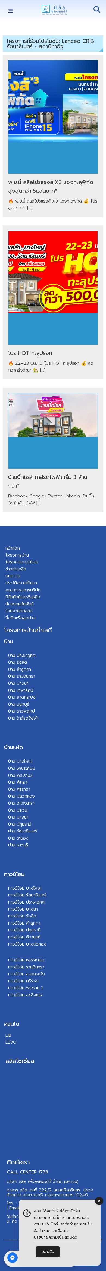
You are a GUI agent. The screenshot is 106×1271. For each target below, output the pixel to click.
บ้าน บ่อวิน (17, 810)
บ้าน (8, 641)
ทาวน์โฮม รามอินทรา (26, 967)
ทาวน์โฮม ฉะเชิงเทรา (26, 995)
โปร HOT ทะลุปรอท (30, 353)
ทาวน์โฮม (14, 874)
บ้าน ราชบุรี (18, 845)
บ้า (10, 718)
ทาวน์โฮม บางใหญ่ (25, 888)
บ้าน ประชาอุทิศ (21, 655)
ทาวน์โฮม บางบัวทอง (27, 944)
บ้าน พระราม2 (20, 775)
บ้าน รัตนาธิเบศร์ (22, 831)
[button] (10, 11)
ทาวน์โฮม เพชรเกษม (26, 960)
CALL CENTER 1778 (27, 1172)
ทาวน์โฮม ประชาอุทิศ (26, 902)
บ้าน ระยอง (18, 838)
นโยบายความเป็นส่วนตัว (55, 1237)
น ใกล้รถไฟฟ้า (26, 718)
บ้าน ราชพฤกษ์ (21, 711)
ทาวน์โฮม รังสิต (22, 916)
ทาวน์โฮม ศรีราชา (23, 981)
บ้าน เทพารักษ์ (20, 690)
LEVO (11, 1042)
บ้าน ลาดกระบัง (22, 697)
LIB (8, 1035)
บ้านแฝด (13, 747)
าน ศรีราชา (20, 789)
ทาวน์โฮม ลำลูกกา (24, 923)
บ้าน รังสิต (17, 662)
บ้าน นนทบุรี (18, 704)
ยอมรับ (47, 1252)
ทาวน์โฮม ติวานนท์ (24, 937)
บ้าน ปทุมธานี (19, 824)
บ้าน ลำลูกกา (19, 669)
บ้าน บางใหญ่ (20, 761)
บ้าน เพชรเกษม (21, 768)
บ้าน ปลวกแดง (21, 796)
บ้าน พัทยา (17, 782)
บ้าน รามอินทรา (21, 676)
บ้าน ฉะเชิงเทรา (21, 803)
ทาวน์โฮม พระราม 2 (26, 988)
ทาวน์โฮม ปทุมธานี (24, 930)
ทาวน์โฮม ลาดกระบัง (26, 974)
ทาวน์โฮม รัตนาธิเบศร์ (27, 895)
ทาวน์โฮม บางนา (23, 909)
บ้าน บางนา (18, 683)
